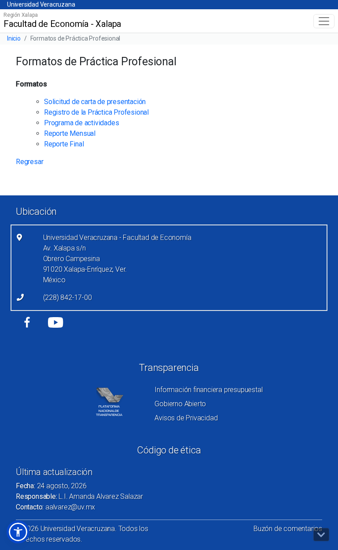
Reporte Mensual (70, 133)
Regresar (29, 161)
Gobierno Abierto (180, 404)
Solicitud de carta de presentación (95, 101)
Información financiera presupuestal (208, 389)
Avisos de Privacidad (185, 418)
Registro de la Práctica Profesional (96, 112)
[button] (18, 532)
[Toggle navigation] (323, 21)
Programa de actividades (81, 123)
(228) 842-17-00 (67, 297)
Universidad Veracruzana (41, 4)
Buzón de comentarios (288, 528)
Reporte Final (64, 144)
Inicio (14, 38)
